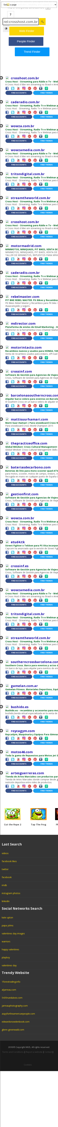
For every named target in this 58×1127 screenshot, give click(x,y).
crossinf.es (20, 566)
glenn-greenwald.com (13, 1029)
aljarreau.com (9, 989)
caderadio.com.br (25, 102)
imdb (4, 885)
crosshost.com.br (25, 78)
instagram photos (11, 893)
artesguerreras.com (27, 773)
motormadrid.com (26, 246)
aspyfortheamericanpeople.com (18, 1013)
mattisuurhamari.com (29, 419)
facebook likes (9, 861)
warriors (6, 941)
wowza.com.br (22, 126)
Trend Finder (32, 51)
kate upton (7, 917)
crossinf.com (21, 371)
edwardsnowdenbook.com (15, 1021)
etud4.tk (18, 542)
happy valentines (10, 949)
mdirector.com (23, 323)
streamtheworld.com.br (31, 198)
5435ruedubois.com (12, 997)
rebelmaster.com (25, 296)
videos (5, 853)
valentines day (9, 965)
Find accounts (18, 93)
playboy (6, 957)
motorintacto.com (26, 347)
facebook (7, 877)
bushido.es (20, 707)
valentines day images (13, 933)
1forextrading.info (11, 981)
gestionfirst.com (24, 494)
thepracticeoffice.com (29, 443)
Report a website (34, 1051)
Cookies (28, 1064)
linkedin (6, 901)
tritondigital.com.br (28, 174)
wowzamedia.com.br (28, 150)
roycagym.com (23, 731)
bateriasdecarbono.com (31, 467)
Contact (48, 1051)
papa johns (7, 925)
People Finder (26, 41)
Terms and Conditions (13, 1051)
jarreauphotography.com (15, 1005)
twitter (5, 869)
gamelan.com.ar (24, 686)
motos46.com (22, 752)
